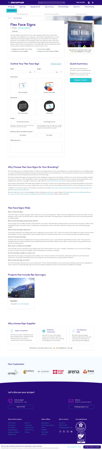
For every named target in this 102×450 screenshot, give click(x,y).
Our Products (12, 423)
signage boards (35, 194)
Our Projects (11, 427)
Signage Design (12, 430)
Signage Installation (13, 432)
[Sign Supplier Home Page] (12, 2)
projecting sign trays (86, 188)
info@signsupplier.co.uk (81, 407)
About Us (27, 423)
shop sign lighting (79, 192)
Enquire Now (11, 10)
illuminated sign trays (67, 188)
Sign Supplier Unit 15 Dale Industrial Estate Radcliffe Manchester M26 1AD (47, 428)
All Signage (11, 7)
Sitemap (27, 432)
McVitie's (13, 301)
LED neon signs (19, 194)
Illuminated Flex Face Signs (56, 181)
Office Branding (89, 7)
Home (9, 18)
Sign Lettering (49, 7)
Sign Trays (23, 7)
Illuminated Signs (63, 7)
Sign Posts (77, 7)
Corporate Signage (23, 304)
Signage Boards (35, 7)
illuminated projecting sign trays (20, 189)
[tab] (14, 31)
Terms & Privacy (29, 430)
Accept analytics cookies (92, 447)
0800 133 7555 (80, 2)
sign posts (27, 194)
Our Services (11, 425)
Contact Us (62, 423)
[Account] (88, 2)
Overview (15, 31)
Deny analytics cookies (74, 447)
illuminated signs (68, 192)
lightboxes (88, 192)
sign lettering (48, 192)
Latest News (28, 425)
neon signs (11, 194)
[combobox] (52, 2)
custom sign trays (56, 188)
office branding (47, 194)
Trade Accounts (29, 427)
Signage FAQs (12, 434)
